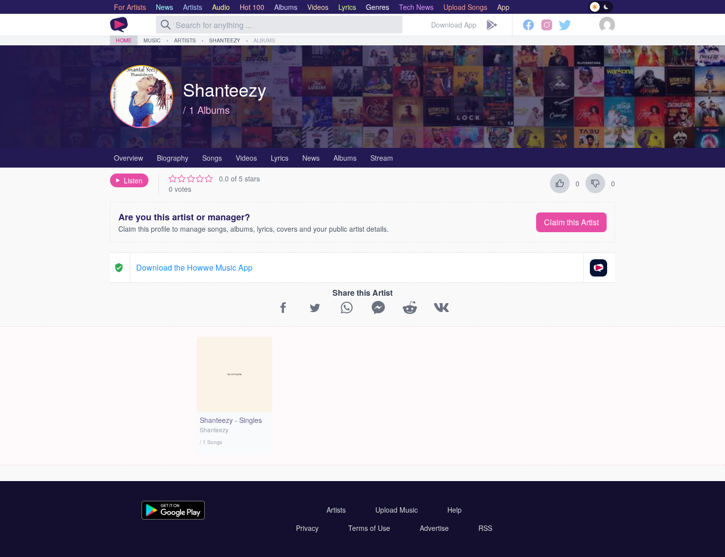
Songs (212, 158)
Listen (133, 180)
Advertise (434, 528)
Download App (453, 25)
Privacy (307, 528)
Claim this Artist (571, 222)
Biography (172, 158)
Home (124, 40)
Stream (381, 158)
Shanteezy (224, 40)
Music (152, 40)
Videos (246, 158)
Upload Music (396, 510)
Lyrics (280, 158)
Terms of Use (369, 528)
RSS (485, 528)
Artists (185, 40)
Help (454, 510)
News (311, 158)
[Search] (166, 25)
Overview (128, 158)
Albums (264, 40)
